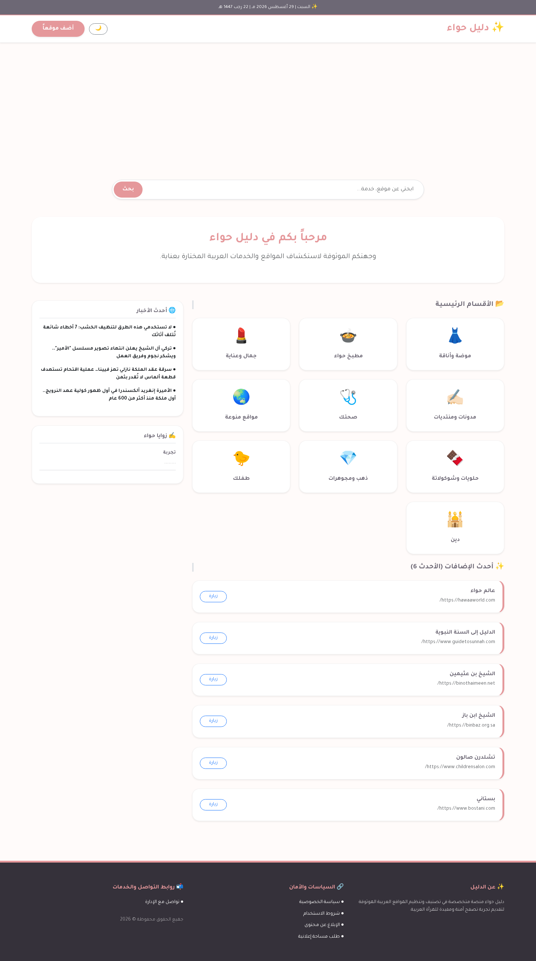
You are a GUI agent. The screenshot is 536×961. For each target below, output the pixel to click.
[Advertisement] (268, 102)
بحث (128, 189)
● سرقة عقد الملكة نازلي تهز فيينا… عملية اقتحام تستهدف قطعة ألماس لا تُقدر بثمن (108, 373)
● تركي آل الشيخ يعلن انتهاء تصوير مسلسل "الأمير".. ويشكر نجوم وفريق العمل (114, 352)
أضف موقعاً (58, 29)
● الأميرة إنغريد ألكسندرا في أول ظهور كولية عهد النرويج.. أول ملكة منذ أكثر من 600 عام (109, 395)
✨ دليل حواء (475, 29)
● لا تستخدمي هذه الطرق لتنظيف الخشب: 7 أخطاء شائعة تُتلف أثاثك (109, 331)
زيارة (213, 596)
